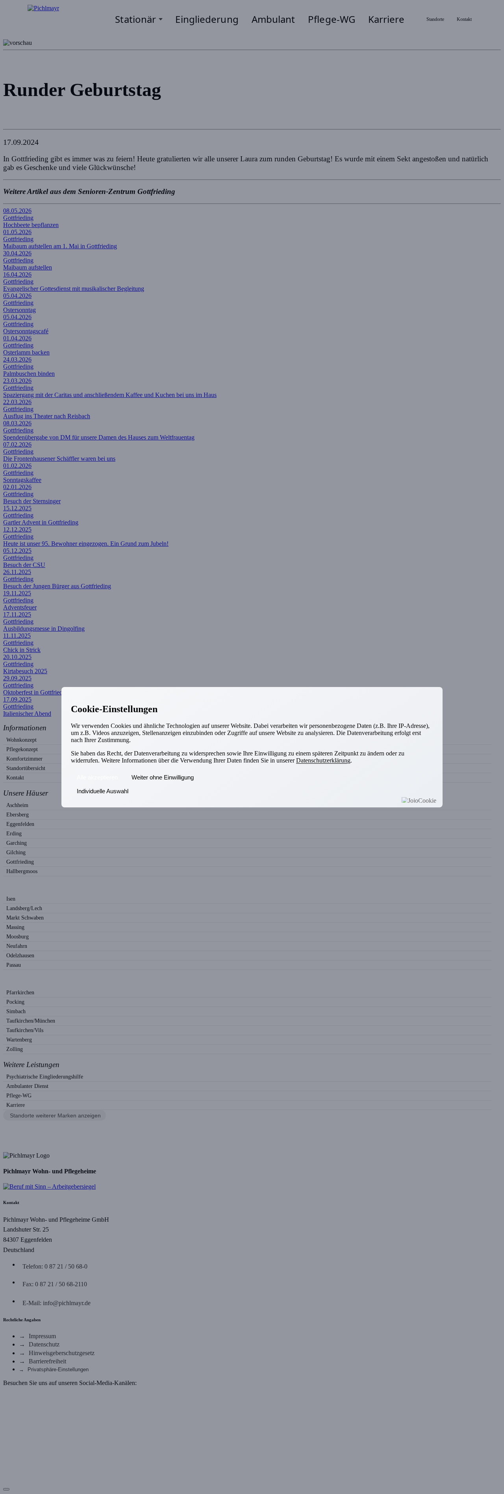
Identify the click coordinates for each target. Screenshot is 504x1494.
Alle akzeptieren (97, 777)
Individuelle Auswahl (102, 791)
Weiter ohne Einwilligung (163, 777)
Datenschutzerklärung (323, 760)
